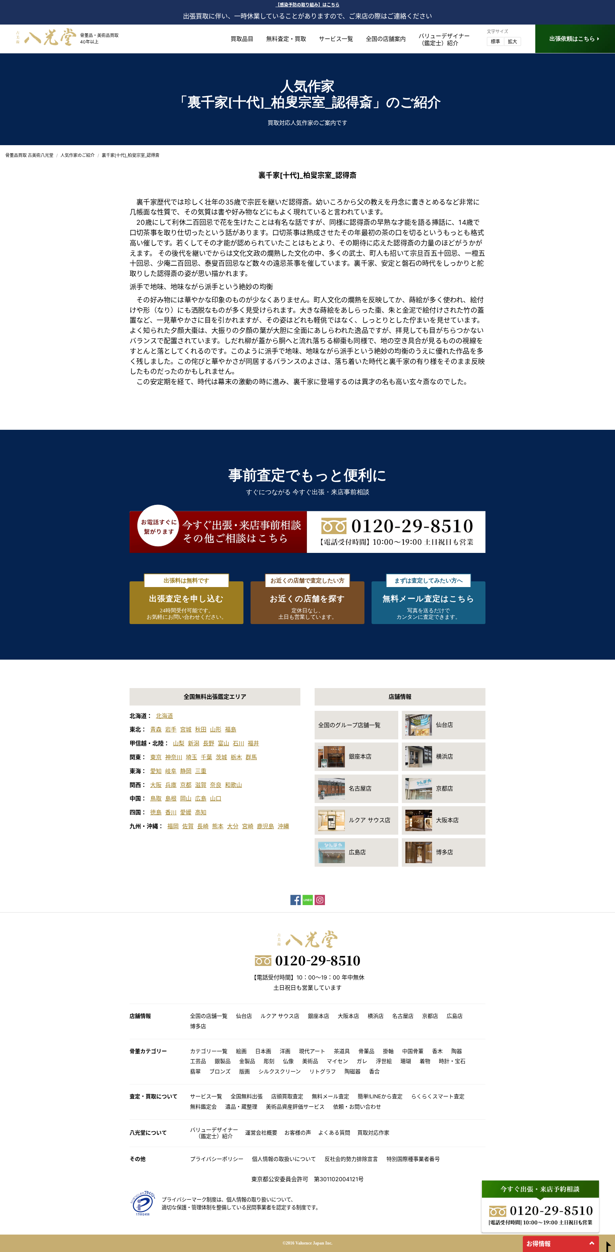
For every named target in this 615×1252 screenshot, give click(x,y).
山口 (215, 798)
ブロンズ (220, 1071)
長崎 (203, 826)
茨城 (221, 757)
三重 (200, 771)
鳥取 (156, 798)
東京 (156, 757)
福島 (230, 729)
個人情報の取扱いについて (284, 1159)
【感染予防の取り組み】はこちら (307, 4)
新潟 (193, 743)
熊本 (218, 826)
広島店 (455, 1016)
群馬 (251, 757)
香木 (437, 1051)
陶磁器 (353, 1071)
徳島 (156, 812)
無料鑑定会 (203, 1106)
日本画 (263, 1051)
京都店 (430, 1016)
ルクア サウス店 (280, 1016)
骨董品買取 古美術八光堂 (29, 155)
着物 (425, 1061)
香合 (374, 1071)
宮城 (185, 729)
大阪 (156, 784)
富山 (223, 743)
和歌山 (233, 784)
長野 (208, 743)
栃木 (236, 757)
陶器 (456, 1051)
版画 (244, 1071)
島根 (171, 798)
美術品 (310, 1061)
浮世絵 (384, 1061)
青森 (156, 729)
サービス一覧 (336, 38)
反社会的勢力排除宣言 (351, 1159)
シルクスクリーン (279, 1071)
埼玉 (191, 757)
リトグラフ (322, 1071)
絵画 (241, 1051)
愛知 (156, 771)
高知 (200, 812)
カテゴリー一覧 (208, 1051)
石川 (238, 743)
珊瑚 (405, 1061)
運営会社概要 (261, 1132)
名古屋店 (403, 1016)
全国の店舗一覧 (208, 1016)
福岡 (173, 826)
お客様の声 (297, 1132)
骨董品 (366, 1051)
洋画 (285, 1051)
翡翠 (195, 1071)
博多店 (198, 1026)
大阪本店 (348, 1016)
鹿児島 (265, 826)
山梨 (178, 743)
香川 (171, 812)
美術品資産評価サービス (295, 1106)
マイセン (337, 1061)
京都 (185, 784)
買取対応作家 (373, 1132)
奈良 (215, 784)
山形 (215, 729)
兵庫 (171, 784)
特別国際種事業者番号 (413, 1159)
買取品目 (242, 38)
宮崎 (247, 826)
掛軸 (388, 1051)
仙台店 (244, 1016)
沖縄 (283, 826)
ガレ (362, 1061)
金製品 (247, 1061)
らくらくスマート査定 (437, 1096)
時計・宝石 (452, 1061)
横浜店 (376, 1016)
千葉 (206, 757)
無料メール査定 (330, 1096)
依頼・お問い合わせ (357, 1106)
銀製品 (223, 1061)
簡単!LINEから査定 (380, 1096)
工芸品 (198, 1061)
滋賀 (200, 784)
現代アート (312, 1051)
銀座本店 (318, 1016)
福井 (253, 743)
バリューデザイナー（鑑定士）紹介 (214, 1133)
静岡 (185, 771)
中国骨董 (413, 1051)
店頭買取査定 (287, 1096)
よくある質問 (334, 1132)
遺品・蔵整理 (241, 1106)
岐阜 (171, 771)
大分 (232, 826)
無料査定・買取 (286, 38)
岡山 (185, 798)
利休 (178, 222)
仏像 (288, 1061)
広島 (200, 798)
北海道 (164, 715)
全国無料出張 (247, 1096)
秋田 (200, 729)
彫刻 (269, 1061)
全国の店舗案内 (386, 38)
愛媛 (185, 812)
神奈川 (173, 757)
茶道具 (342, 1051)
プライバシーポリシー (216, 1159)
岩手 (171, 729)
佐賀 (188, 826)
